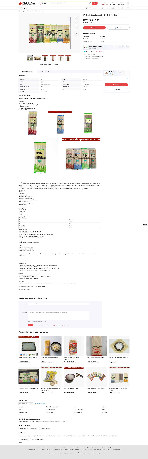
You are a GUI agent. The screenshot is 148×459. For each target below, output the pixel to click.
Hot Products (36, 447)
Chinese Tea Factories (69, 436)
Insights (113, 447)
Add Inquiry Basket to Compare (49, 64)
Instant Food (34, 11)
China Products (44, 447)
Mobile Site (107, 447)
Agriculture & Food (26, 11)
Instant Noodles (42, 11)
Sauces (103, 409)
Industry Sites (84, 447)
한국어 (86, 449)
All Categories (24, 8)
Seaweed (104, 407)
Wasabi (20, 409)
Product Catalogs (40, 403)
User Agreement (82, 453)
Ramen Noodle (81, 436)
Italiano (66, 449)
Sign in (128, 4)
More (19, 442)
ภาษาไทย (99, 449)
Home (19, 11)
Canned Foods (49, 412)
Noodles (20, 407)
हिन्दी (95, 449)
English (38, 449)
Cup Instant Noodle (44, 428)
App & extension (111, 8)
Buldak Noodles (33, 428)
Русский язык (60, 449)
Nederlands (77, 449)
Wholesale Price (76, 447)
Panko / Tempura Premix (52, 407)
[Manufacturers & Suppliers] (26, 3)
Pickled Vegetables (50, 409)
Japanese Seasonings (23, 412)
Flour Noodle (91, 436)
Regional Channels (92, 447)
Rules (128, 8)
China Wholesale (67, 447)
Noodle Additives (24, 439)
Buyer (94, 8)
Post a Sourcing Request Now (61, 325)
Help (102, 8)
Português (48, 449)
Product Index (101, 447)
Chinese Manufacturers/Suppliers (56, 447)
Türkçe (104, 449)
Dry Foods (104, 412)
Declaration (90, 453)
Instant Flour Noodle (102, 436)
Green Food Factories (25, 436)
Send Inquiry (94, 27)
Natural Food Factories (38, 436)
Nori (75, 407)
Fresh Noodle (113, 436)
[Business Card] (127, 78)
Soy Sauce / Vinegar (79, 409)
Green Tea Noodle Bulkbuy (37, 439)
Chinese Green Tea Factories (54, 436)
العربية (82, 449)
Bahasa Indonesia (116, 449)
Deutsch (71, 449)
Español (43, 449)
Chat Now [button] (119, 27)
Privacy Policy (97, 453)
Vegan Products (78, 412)
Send (30, 325)
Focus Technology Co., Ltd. (64, 453)
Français (54, 449)
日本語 (90, 449)
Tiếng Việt (109, 449)
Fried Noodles (23, 428)
